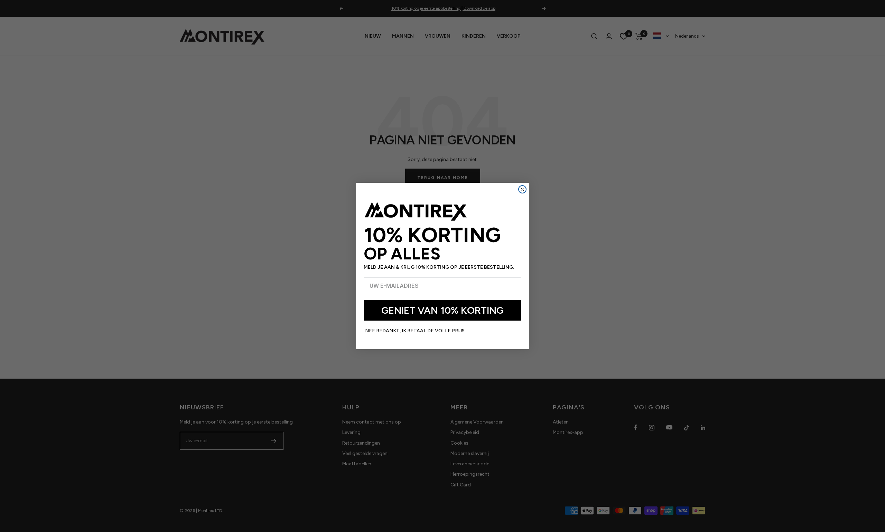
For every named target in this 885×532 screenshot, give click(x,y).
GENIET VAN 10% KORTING (442, 310)
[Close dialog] (522, 189)
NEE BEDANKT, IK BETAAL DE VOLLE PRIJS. (415, 331)
